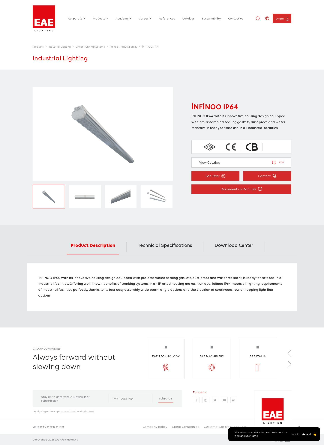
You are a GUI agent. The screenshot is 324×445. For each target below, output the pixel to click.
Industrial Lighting (60, 46)
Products (38, 46)
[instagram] (205, 400)
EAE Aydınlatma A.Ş (66, 439)
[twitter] (215, 400)
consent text (68, 411)
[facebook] (196, 400)
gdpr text (88, 411)
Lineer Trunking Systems (90, 46)
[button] (258, 18)
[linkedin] (233, 400)
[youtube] (224, 400)
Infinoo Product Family (123, 46)
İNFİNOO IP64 (150, 46)
